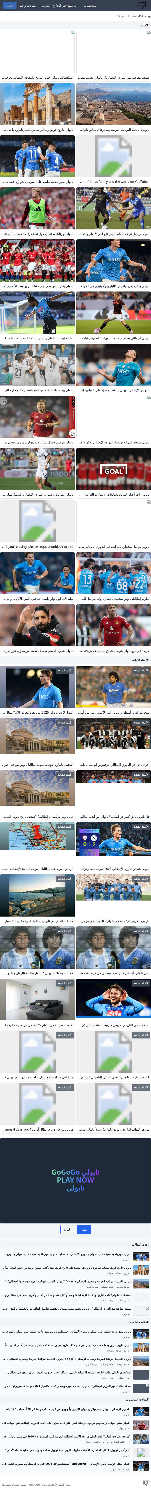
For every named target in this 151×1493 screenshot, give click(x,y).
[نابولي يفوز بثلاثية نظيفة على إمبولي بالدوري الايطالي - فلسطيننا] (141, 1256)
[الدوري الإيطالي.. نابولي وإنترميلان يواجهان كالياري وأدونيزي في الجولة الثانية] (141, 1411)
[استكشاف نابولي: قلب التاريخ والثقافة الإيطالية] (141, 1297)
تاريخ (126, 1273)
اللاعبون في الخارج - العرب (59, 5)
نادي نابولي (123, 1428)
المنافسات (90, 5)
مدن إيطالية (123, 1300)
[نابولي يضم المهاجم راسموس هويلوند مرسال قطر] (141, 1425)
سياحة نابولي (92, 1286)
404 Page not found (130, 16)
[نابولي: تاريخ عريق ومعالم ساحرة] (141, 1270)
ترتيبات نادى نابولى (119, 1469)
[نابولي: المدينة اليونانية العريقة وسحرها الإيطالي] (141, 1283)
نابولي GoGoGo (38, 1484)
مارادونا (90, 1442)
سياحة (110, 1273)
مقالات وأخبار (27, 5)
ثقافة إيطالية (107, 1286)
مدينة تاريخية (123, 1286)
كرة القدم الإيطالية (120, 1442)
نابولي (126, 1259)
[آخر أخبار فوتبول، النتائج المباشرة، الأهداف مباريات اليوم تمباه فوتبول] (141, 1452)
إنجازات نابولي (102, 1442)
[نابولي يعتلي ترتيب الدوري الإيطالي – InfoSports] (141, 1466)
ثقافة (118, 1273)
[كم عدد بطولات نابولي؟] (141, 1439)
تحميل (9, 5)
